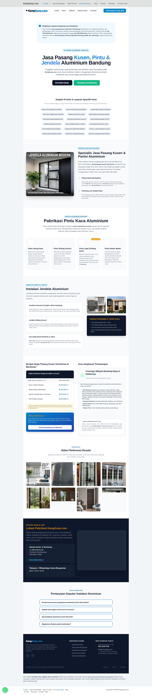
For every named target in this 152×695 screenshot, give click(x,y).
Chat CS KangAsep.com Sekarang (50, 427)
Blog (95, 3)
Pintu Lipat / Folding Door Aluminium (53, 114)
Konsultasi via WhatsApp (87, 83)
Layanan (93, 10)
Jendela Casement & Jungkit (76, 114)
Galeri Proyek (71, 3)
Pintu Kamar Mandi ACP (79, 655)
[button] (49, 3)
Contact (103, 3)
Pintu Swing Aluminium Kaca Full (76, 119)
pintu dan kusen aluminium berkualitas (100, 677)
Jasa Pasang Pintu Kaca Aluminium (76, 109)
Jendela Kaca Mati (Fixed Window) (75, 128)
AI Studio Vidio (122, 3)
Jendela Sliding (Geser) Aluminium (100, 109)
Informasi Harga (84, 3)
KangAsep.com (31, 3)
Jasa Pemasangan (59, 3)
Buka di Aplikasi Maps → (36, 559)
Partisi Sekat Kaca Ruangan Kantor (99, 114)
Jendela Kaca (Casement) (79, 650)
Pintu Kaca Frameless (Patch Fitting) (99, 133)
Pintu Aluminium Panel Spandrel (51, 128)
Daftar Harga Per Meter (78, 653)
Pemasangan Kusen (77, 644)
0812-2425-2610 (103, 646)
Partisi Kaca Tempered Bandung (75, 133)
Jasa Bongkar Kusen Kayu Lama (98, 124)
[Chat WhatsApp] (28, 655)
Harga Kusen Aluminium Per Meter (51, 109)
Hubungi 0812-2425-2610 (115, 10)
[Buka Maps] (32, 655)
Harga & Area (82, 10)
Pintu (64, 10)
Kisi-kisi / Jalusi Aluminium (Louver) (99, 128)
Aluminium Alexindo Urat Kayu (52, 124)
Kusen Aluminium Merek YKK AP (99, 119)
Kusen (57, 10)
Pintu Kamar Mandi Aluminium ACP (53, 119)
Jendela (72, 10)
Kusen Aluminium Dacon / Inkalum (75, 124)
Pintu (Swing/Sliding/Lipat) (79, 647)
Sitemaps (111, 3)
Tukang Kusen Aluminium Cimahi (51, 133)
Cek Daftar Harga (62, 83)
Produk (45, 3)
